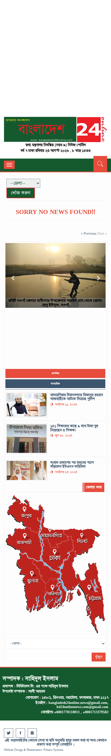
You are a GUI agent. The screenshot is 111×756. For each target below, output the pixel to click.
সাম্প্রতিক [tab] (55, 383)
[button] (12, 275)
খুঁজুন (98, 657)
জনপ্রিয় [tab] (55, 373)
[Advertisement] (55, 61)
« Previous (89, 233)
